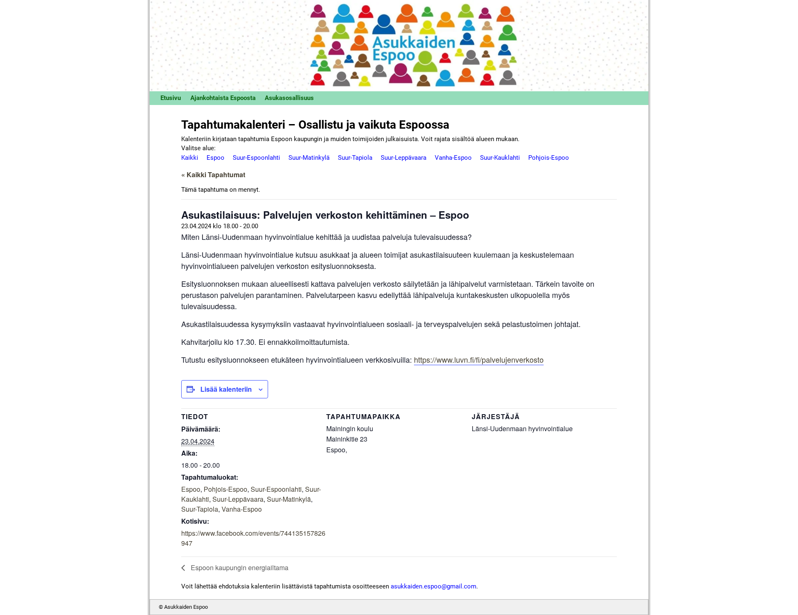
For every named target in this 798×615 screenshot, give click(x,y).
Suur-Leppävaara (403, 157)
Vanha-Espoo (453, 157)
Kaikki (189, 157)
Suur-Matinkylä (309, 157)
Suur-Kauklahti (500, 157)
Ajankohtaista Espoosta (223, 98)
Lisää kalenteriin (226, 389)
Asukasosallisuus (289, 98)
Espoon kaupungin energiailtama (238, 567)
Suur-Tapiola (355, 157)
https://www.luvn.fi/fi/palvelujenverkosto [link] (479, 359)
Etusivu (170, 98)
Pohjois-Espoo (548, 157)
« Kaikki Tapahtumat (213, 174)
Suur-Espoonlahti (256, 157)
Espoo (215, 157)
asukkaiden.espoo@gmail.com (433, 586)
